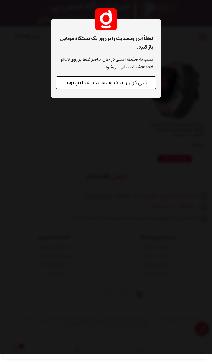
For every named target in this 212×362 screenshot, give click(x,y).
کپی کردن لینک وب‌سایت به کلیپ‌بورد (106, 82)
